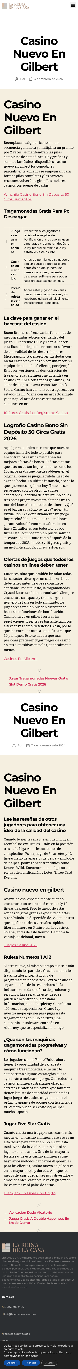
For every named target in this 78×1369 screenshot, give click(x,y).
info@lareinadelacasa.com (20, 1314)
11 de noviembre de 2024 (48, 745)
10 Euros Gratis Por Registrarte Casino (36, 413)
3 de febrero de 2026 (48, 79)
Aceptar (11, 1362)
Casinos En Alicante (20, 659)
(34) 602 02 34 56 (14, 1306)
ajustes (33, 1356)
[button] (73, 5)
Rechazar (31, 1362)
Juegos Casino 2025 (20, 945)
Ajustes (49, 1362)
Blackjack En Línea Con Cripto (29, 1193)
